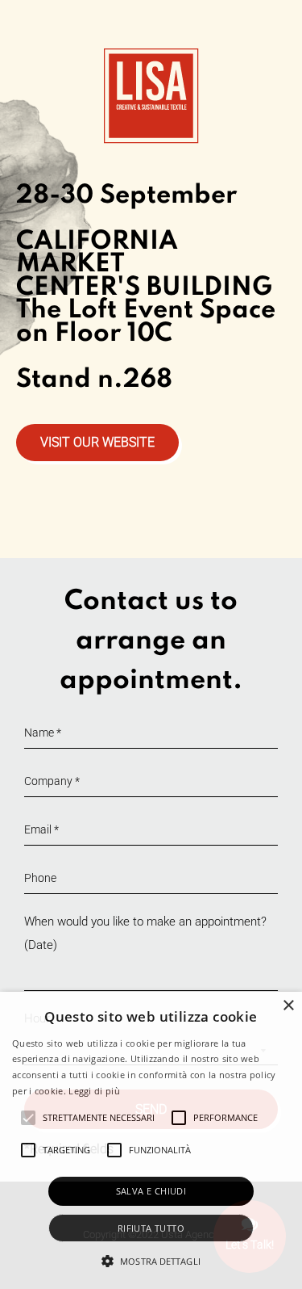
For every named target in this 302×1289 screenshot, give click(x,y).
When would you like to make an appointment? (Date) (145, 933)
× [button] (288, 1006)
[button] (151, 1261)
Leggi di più (94, 1091)
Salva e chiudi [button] (151, 1191)
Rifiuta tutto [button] (151, 1228)
